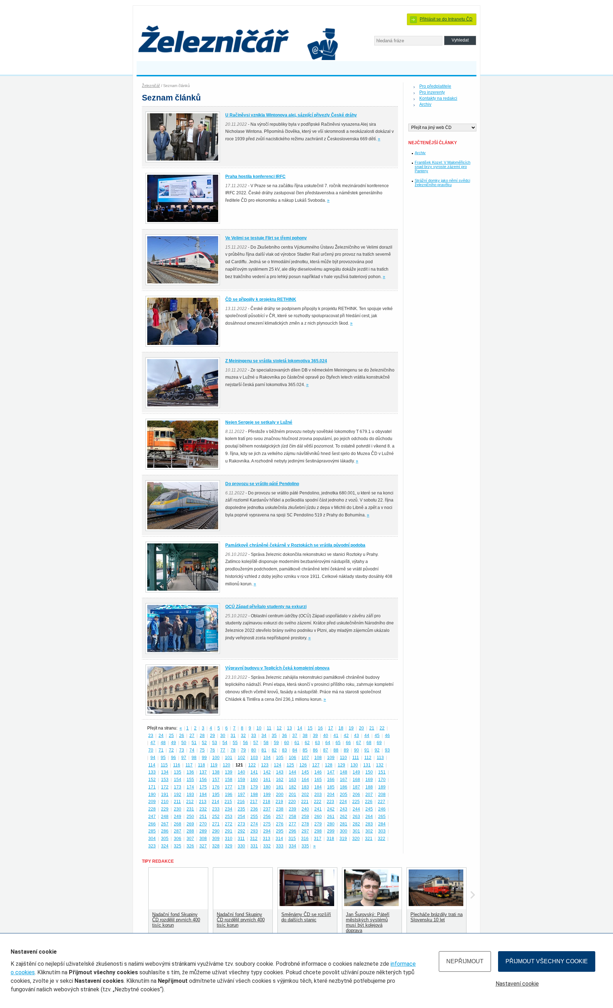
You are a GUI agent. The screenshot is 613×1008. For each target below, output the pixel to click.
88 (335, 750)
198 (254, 794)
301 (356, 831)
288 (190, 831)
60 (286, 743)
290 (216, 831)
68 (368, 743)
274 (254, 824)
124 (277, 765)
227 (381, 802)
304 (152, 838)
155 (190, 779)
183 (305, 787)
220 (292, 802)
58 (266, 743)
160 (254, 779)
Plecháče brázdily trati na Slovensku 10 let (436, 917)
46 (387, 735)
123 (265, 765)
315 (292, 838)
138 (216, 772)
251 (203, 816)
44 (366, 735)
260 (318, 816)
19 (351, 728)
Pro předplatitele (435, 86)
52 (204, 743)
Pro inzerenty (432, 92)
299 (331, 831)
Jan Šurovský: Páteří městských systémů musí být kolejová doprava (368, 922)
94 (152, 757)
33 (253, 735)
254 (241, 816)
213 (202, 802)
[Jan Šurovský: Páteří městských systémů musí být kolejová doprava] (371, 904)
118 (201, 765)
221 (305, 802)
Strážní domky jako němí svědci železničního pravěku (442, 182)
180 (267, 787)
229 (165, 809)
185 (331, 787)
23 (150, 735)
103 (254, 757)
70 (150, 750)
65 (338, 743)
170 (382, 779)
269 (190, 824)
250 (190, 816)
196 (228, 794)
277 (292, 824)
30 (222, 735)
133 (152, 772)
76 (212, 750)
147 (331, 772)
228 (152, 809)
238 (279, 809)
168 (356, 779)
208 (382, 794)
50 (183, 743)
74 (191, 750)
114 (151, 765)
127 (316, 765)
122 (252, 765)
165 (318, 779)
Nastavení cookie (517, 983)
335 (305, 846)
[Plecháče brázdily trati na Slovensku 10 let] (436, 904)
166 (331, 779)
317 (317, 838)
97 (183, 757)
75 (202, 750)
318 (330, 838)
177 (228, 787)
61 (296, 743)
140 (241, 772)
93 (387, 750)
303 (382, 831)
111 (355, 757)
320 (356, 838)
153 (165, 779)
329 (228, 846)
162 (279, 779)
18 (340, 728)
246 (382, 809)
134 (165, 772)
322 (381, 838)
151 (382, 772)
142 (267, 772)
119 (213, 765)
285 (152, 831)
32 (243, 735)
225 (356, 802)
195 (216, 794)
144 (292, 772)
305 (165, 838)
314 (279, 838)
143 (279, 772)
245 (369, 809)
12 (279, 728)
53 (214, 743)
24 (161, 735)
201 (292, 794)
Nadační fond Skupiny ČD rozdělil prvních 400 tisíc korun (176, 920)
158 (228, 779)
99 (204, 757)
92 (377, 750)
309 (216, 838)
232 (203, 809)
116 (176, 765)
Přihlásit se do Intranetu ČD (446, 19)
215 (228, 802)
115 (164, 765)
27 (191, 735)
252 (216, 816)
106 (292, 757)
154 (177, 779)
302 (369, 831)
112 (367, 757)
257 (279, 816)
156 (203, 779)
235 (241, 809)
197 (241, 794)
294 (267, 831)
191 (165, 794)
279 (318, 824)
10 (258, 728)
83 (284, 750)
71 (161, 750)
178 (241, 787)
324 (165, 846)
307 (190, 838)
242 (331, 809)
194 (203, 794)
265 (382, 816)
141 (254, 772)
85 (305, 750)
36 (284, 735)
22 (382, 728)
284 (382, 824)
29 (212, 735)
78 (233, 750)
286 (165, 831)
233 (216, 809)
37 (294, 735)
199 (267, 794)
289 (203, 831)
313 (266, 838)
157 (216, 779)
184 (318, 787)
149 (356, 772)
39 (315, 735)
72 (171, 750)
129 (341, 765)
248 (165, 816)
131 (367, 765)
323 (152, 846)
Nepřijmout (465, 961)
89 (346, 750)
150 (369, 772)
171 (152, 787)
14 (299, 728)
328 (216, 846)
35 (274, 735)
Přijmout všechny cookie (547, 961)
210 (165, 802)
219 (279, 802)
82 (274, 750)
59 (276, 743)
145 (305, 772)
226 (368, 802)
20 (361, 728)
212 (190, 802)
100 (216, 757)
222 (317, 802)
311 (241, 838)
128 (328, 765)
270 (203, 824)
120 (226, 765)
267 (165, 824)
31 (233, 735)
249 (177, 816)
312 (254, 838)
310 (228, 838)
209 (152, 802)
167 (343, 779)
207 (369, 794)
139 (228, 772)
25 (171, 735)
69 (379, 743)
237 (267, 809)
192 (177, 794)
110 (343, 757)
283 (369, 824)
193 (190, 794)
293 (254, 831)
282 (356, 824)
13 (289, 728)
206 (356, 794)
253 (228, 816)
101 (228, 757)
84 (294, 750)
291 (228, 831)
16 (320, 728)
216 (241, 802)
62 (307, 743)
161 (267, 779)
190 (152, 794)
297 (305, 831)
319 (343, 838)
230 (177, 809)
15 (310, 728)
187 (356, 787)
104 (267, 757)
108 (318, 757)
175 (203, 787)
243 (343, 809)
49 (173, 743)
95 (163, 757)
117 (189, 765)
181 (279, 787)
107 (305, 757)
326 (190, 846)
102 (241, 757)
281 (343, 824)
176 (216, 787)
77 (222, 750)
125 (290, 765)
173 (177, 787)
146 (318, 772)
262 (343, 816)
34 (263, 735)
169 (369, 779)
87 (325, 750)
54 (224, 743)
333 (279, 846)
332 (267, 846)
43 (356, 735)
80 (253, 750)
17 (330, 728)
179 (254, 787)
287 (177, 831)
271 (216, 824)
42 (346, 735)
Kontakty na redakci (438, 98)
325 (177, 846)
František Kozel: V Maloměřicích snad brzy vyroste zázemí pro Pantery (442, 166)
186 (343, 787)
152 (152, 779)
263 (356, 816)
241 (318, 809)
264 (369, 816)
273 (241, 824)
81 (263, 750)
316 (305, 838)
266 (152, 824)
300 (343, 831)
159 (241, 779)
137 (203, 772)
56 (245, 743)
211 (177, 802)
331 (254, 846)
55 (235, 743)
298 (318, 831)
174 (190, 787)
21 (371, 728)
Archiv (425, 104)
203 (318, 794)
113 (380, 757)
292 (241, 831)
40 (325, 735)
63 (317, 743)
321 (368, 838)
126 (303, 765)
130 (354, 765)
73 (181, 750)
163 (292, 779)
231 (190, 809)
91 (366, 750)
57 (255, 743)
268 (177, 824)
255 (254, 816)
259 (305, 816)
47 (152, 743)
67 (358, 743)
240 (305, 809)
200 (279, 794)
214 (215, 802)
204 (331, 794)
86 (315, 750)
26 (181, 735)
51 (194, 743)
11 (269, 728)
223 (330, 802)
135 (177, 772)
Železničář (151, 85)
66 (348, 743)
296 (292, 831)
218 (266, 802)
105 (279, 757)
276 (279, 824)
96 (173, 757)
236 (254, 809)
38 (305, 735)
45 (377, 735)
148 (343, 772)
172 (165, 787)
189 (382, 787)
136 (190, 772)
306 (177, 838)
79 (243, 750)
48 (163, 743)
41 (335, 735)
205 (343, 794)
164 (305, 779)
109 (331, 757)
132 (379, 765)
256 (267, 816)
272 (228, 824)
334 (292, 846)
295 (279, 831)
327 (203, 846)
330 (241, 846)
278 (305, 824)
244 (356, 809)
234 (228, 809)
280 (331, 824)
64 (327, 743)
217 (254, 802)
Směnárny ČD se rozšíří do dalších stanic (306, 917)
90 (356, 750)
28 (202, 735)
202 (305, 794)
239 (292, 809)
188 (369, 787)
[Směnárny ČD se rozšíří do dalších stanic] (307, 904)
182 (292, 787)
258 (292, 816)
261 (331, 816)
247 (152, 816)
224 (343, 802)
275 (267, 824)
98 (194, 757)
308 (203, 838)
